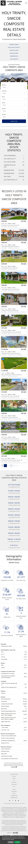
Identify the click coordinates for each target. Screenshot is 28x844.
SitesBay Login (14, 797)
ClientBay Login (14, 795)
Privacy (14, 789)
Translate (24, 835)
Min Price (4, 85)
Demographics (14, 56)
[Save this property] (25, 210)
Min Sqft (4, 108)
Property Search (14, 44)
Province (14, 776)
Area (14, 786)
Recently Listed (14, 50)
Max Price (4, 90)
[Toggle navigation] (26, 3)
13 (14, 465)
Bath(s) (3, 102)
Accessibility (14, 791)
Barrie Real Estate (14, 774)
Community (14, 784)
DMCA (14, 793)
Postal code (14, 782)
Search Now (14, 121)
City (14, 780)
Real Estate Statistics (14, 47)
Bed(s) (3, 96)
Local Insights (14, 59)
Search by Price (14, 53)
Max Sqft (4, 114)
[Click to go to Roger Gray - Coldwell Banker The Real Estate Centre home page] (11, 3)
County (14, 778)
